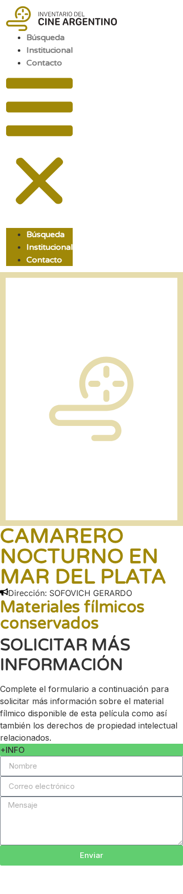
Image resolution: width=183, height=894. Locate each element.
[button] (39, 143)
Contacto (44, 63)
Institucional (49, 50)
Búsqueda (45, 37)
